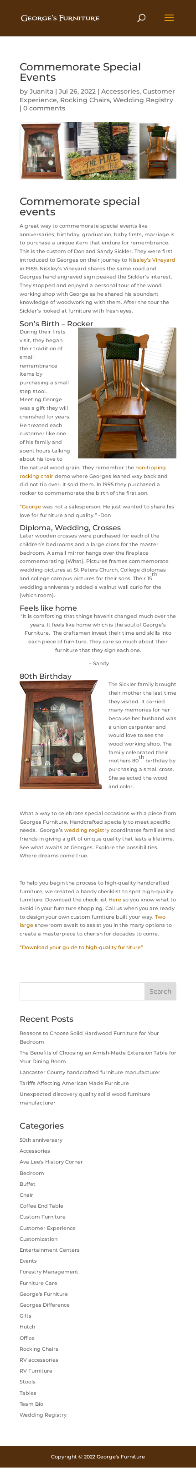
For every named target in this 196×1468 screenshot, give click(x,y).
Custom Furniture (43, 1217)
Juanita (41, 91)
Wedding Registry (143, 100)
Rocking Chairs (85, 100)
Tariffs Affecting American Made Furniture (74, 1083)
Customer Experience (48, 1228)
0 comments (44, 108)
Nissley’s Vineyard (152, 260)
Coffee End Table (41, 1206)
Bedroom (32, 1173)
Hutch (27, 1327)
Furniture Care (38, 1283)
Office (27, 1338)
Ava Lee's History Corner (51, 1162)
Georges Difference (45, 1305)
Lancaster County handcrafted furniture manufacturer (90, 1072)
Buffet (28, 1184)
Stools (28, 1381)
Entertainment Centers (50, 1250)
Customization (38, 1239)
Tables (28, 1393)
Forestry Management (49, 1272)
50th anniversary (41, 1140)
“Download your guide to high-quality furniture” (81, 947)
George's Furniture (44, 1294)
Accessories (120, 91)
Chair (26, 1195)
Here (114, 899)
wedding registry (86, 830)
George (31, 506)
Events (28, 1261)
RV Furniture (36, 1371)
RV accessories (39, 1360)
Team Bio (31, 1404)
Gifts (25, 1316)
